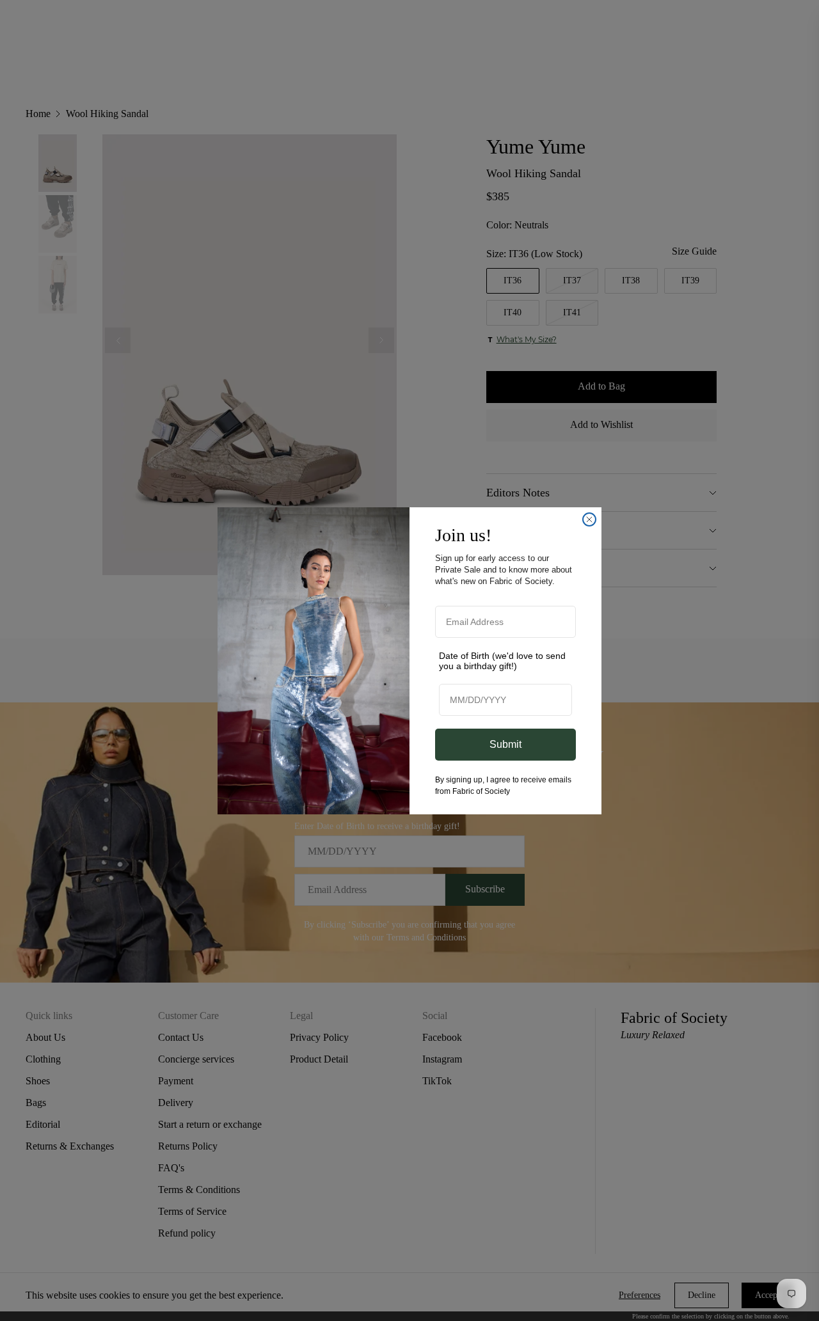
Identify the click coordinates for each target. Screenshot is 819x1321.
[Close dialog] (589, 519)
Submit (505, 744)
